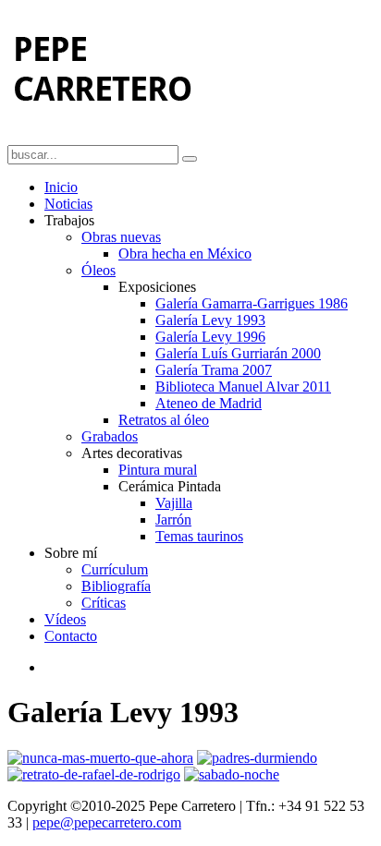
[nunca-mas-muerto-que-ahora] (100, 758)
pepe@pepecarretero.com (106, 822)
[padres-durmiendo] (257, 758)
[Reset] (189, 159)
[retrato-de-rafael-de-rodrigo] (93, 774)
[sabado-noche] (231, 774)
